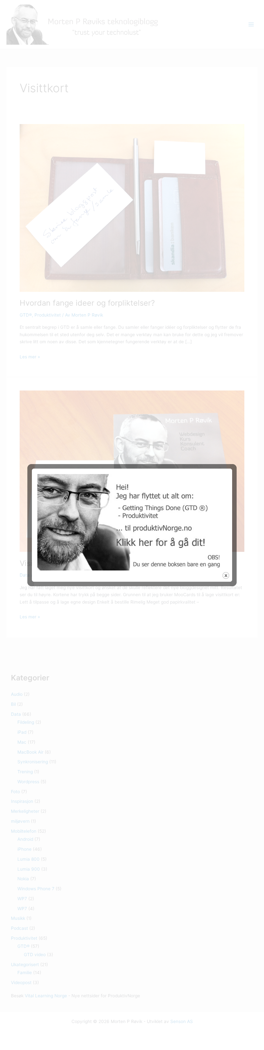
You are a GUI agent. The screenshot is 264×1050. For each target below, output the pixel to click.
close (226, 575)
